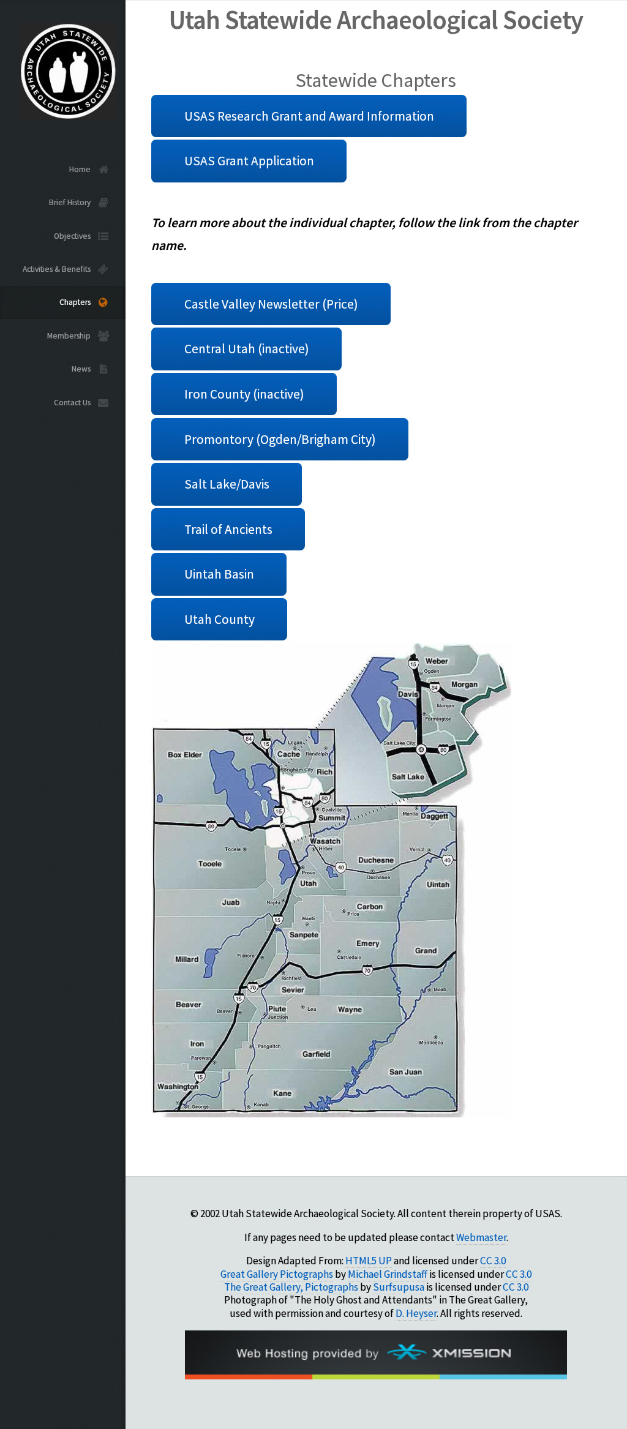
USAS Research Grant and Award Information (309, 116)
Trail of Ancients (228, 529)
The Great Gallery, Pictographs (291, 1287)
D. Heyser (416, 1313)
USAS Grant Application (249, 160)
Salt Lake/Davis (226, 484)
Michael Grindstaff (387, 1274)
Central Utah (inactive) (246, 348)
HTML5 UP (368, 1260)
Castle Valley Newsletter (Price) (271, 304)
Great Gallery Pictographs (276, 1274)
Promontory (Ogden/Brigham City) (280, 439)
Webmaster (481, 1237)
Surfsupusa (398, 1287)
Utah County (219, 619)
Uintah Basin (219, 574)
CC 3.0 (493, 1260)
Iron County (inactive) (244, 394)
